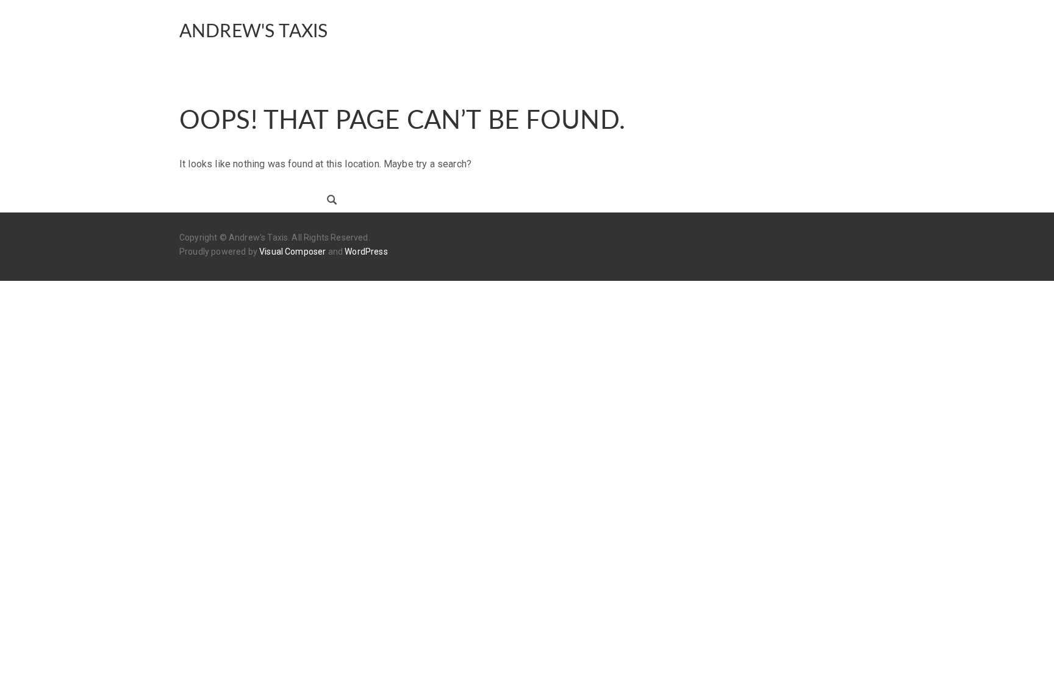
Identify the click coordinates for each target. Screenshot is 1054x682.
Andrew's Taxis (253, 32)
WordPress (366, 251)
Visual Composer (292, 251)
